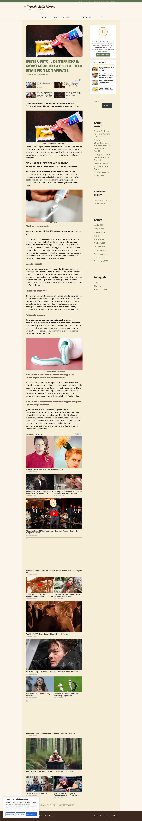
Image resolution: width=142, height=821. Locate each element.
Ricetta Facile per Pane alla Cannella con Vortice (102, 134)
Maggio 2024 (99, 232)
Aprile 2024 (98, 236)
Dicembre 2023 (100, 250)
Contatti (89, 1)
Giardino (86, 17)
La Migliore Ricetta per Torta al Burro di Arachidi (103, 157)
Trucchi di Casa (62, 17)
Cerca (96, 101)
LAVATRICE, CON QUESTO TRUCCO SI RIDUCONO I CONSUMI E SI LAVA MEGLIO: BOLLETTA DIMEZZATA (52, 804)
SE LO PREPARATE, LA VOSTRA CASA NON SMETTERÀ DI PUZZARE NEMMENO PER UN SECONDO (50, 805)
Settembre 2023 (101, 261)
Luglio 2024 (99, 225)
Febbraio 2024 (100, 243)
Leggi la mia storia (103, 55)
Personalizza (10, 814)
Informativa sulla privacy (101, 1)
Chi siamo (82, 1)
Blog (96, 282)
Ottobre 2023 (99, 258)
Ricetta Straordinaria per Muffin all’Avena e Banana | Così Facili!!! (102, 145)
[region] (21, 807)
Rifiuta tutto (20, 814)
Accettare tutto (31, 814)
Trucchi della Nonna (41, 6)
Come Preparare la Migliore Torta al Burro (102, 166)
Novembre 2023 (101, 254)
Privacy (96, 815)
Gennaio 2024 (100, 247)
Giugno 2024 (99, 229)
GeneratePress (49, 815)
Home (43, 17)
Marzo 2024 (99, 240)
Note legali (114, 1)
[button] (101, 17)
